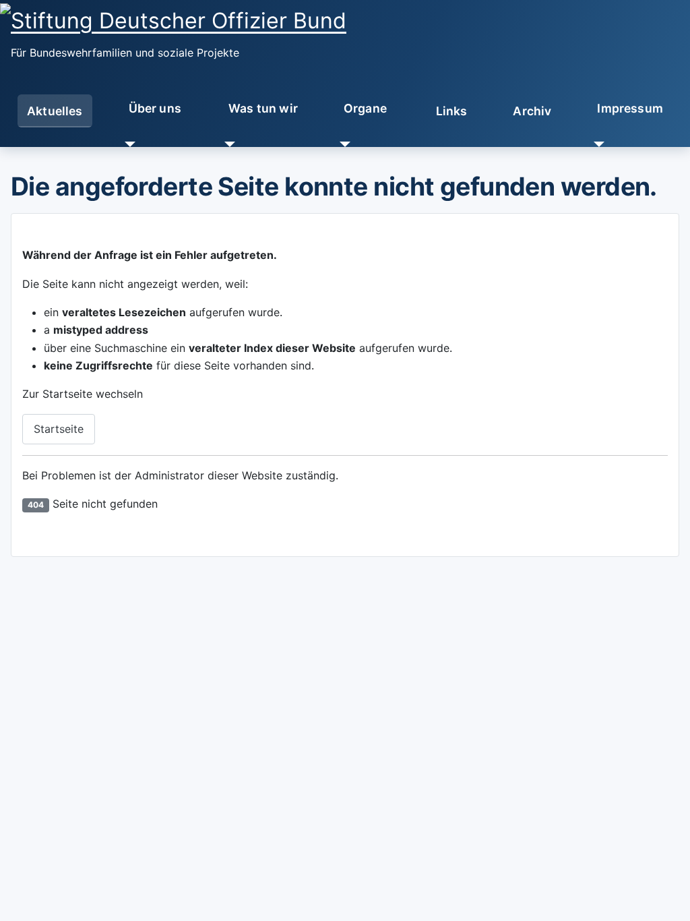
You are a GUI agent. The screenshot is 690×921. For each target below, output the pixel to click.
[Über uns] (127, 144)
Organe (365, 108)
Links (452, 111)
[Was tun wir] (227, 144)
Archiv (532, 111)
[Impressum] (596, 144)
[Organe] (342, 144)
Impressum (630, 108)
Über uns (155, 108)
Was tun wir (263, 108)
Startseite (59, 429)
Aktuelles (55, 111)
